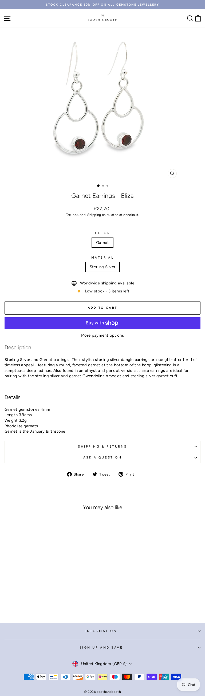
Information (101, 631)
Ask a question (102, 457)
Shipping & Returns (102, 446)
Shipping (94, 215)
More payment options (102, 335)
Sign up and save (101, 647)
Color (102, 233)
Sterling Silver (103, 266)
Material (102, 257)
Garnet (102, 242)
